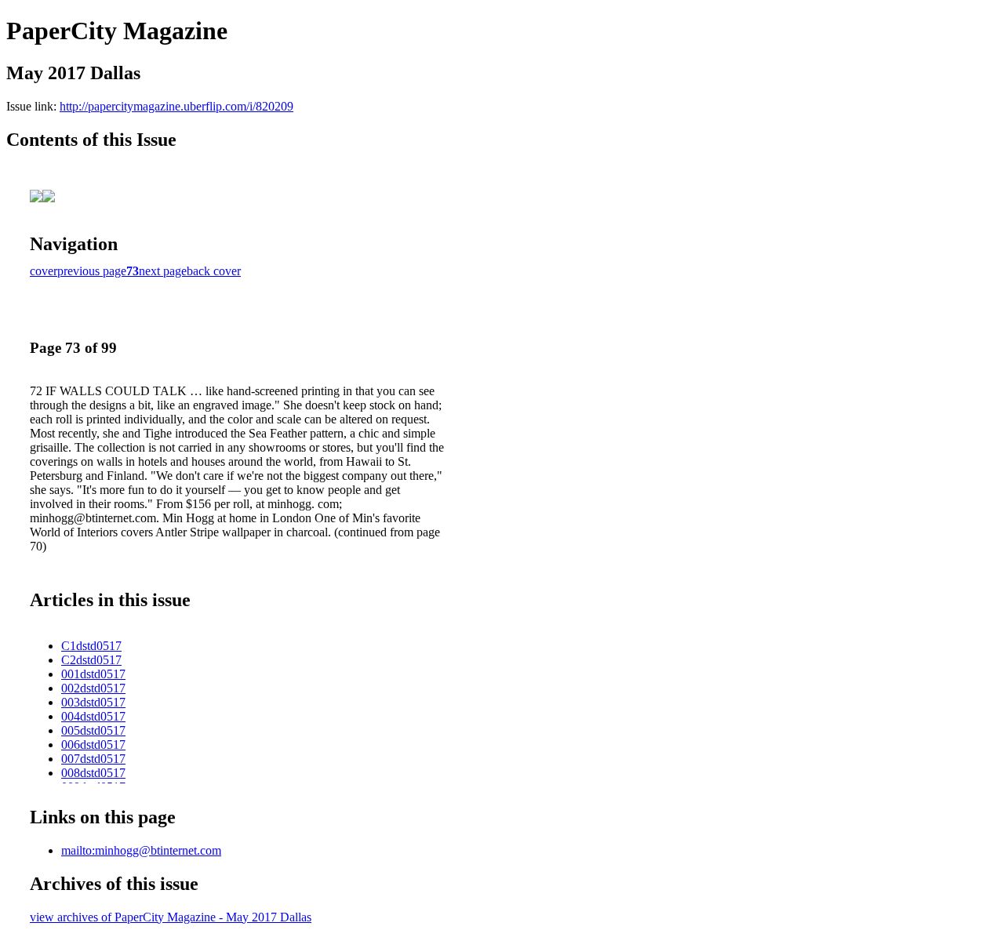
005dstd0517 (93, 730)
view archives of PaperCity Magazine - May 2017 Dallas (170, 917)
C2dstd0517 (91, 660)
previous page (91, 271)
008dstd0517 (93, 772)
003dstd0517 (93, 702)
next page (163, 271)
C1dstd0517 (91, 645)
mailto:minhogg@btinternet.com (141, 850)
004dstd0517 (93, 716)
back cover (214, 271)
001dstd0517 (93, 674)
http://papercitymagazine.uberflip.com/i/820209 (176, 106)
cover (43, 271)
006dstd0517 (93, 744)
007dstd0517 (93, 758)
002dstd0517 (93, 688)
